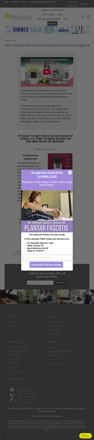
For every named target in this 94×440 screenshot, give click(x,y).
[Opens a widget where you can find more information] (85, 436)
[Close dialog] (70, 172)
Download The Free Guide (46, 264)
